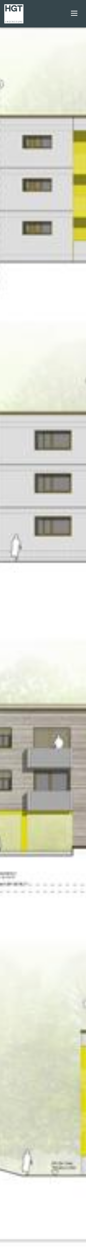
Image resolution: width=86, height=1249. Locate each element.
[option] (43, 624)
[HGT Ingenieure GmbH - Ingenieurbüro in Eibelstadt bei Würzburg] (13, 13)
